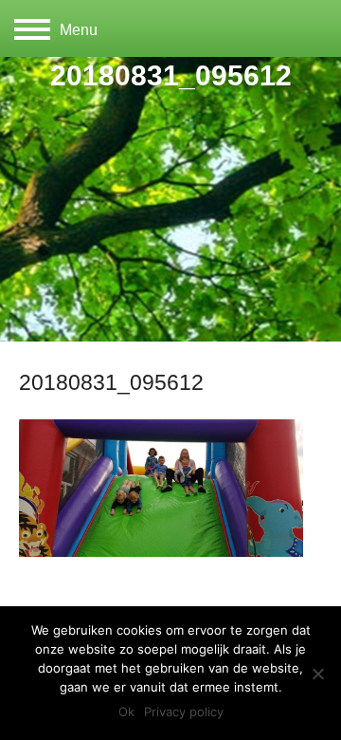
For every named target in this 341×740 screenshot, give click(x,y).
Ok (126, 711)
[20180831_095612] (161, 553)
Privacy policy (184, 711)
